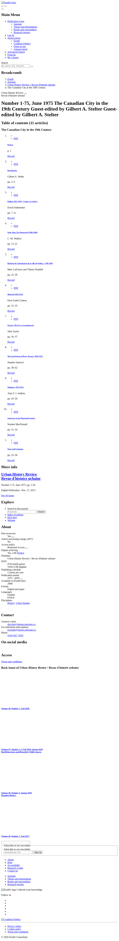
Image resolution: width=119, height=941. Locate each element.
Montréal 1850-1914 (15, 294)
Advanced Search (16, 52)
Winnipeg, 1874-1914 (15, 387)
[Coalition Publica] (11, 919)
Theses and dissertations (25, 27)
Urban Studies (23, 603)
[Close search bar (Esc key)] (5, 6)
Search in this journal (17, 508)
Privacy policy (14, 926)
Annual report (20, 49)
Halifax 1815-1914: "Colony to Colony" (22, 201)
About (17, 38)
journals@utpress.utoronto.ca (21, 630)
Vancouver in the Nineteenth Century (21, 418)
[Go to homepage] (8, 2)
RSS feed (12, 517)
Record (11, 156)
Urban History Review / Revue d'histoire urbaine (31, 84)
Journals (18, 24)
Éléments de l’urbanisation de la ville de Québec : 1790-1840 (30, 263)
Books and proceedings (25, 29)
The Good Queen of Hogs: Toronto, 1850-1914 (25, 356)
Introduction (12, 170)
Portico (20, 553)
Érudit (17, 40)
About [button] (10, 38)
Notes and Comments (15, 449)
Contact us (12, 870)
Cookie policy (14, 929)
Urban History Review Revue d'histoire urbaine (21, 476)
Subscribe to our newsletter (17, 849)
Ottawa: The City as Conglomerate (20, 325)
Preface (10, 145)
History (11, 603)
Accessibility (13, 865)
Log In (10, 35)
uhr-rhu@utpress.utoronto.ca (21, 624)
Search (4, 62)
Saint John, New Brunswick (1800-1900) (22, 232)
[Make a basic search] (2, 6)
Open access (20, 46)
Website (11, 520)
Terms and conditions (11, 661)
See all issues (7, 495)
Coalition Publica (22, 43)
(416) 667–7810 (15, 635)
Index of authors (15, 514)
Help (9, 862)
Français (11, 54)
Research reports (22, 32)
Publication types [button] (15, 21)
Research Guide (15, 868)
